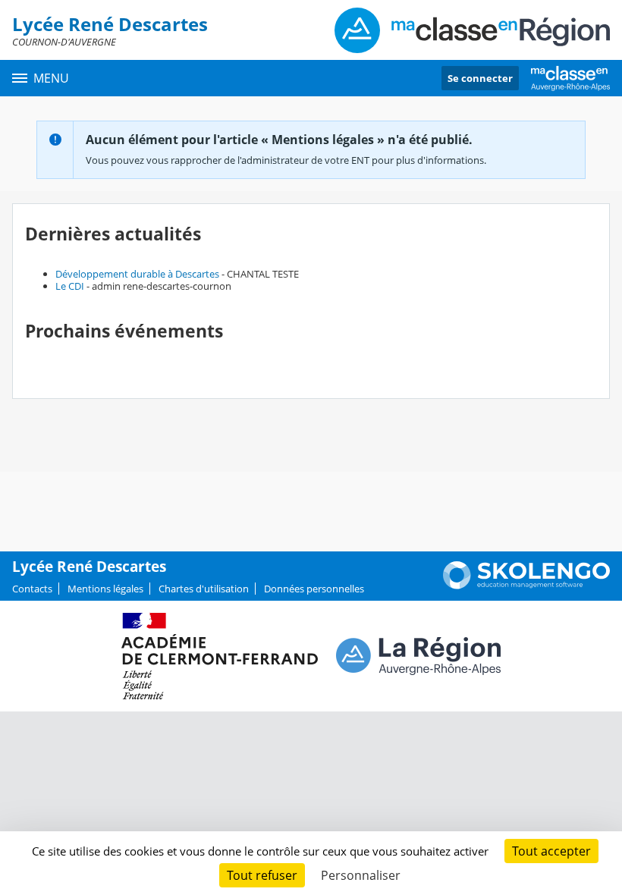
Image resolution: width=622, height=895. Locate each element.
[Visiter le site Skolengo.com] (526, 585)
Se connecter (480, 78)
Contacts (32, 589)
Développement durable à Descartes (137, 274)
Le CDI (69, 286)
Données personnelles (314, 589)
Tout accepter (551, 851)
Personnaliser (361, 875)
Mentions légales (105, 589)
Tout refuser (262, 875)
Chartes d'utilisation (204, 589)
